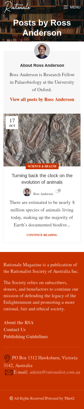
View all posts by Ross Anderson (42, 99)
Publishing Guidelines (26, 336)
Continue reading (42, 234)
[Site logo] (18, 6)
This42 (69, 398)
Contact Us (15, 329)
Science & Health (42, 166)
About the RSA (19, 322)
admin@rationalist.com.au (55, 372)
